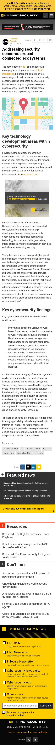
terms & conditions (15, 715)
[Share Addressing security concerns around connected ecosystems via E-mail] (50, 40)
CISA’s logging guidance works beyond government (25, 491)
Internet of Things (25, 453)
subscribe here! (41, 8)
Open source (15, 694)
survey (40, 453)
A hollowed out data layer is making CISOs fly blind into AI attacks (26, 595)
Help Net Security (13, 40)
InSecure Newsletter (20, 661)
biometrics (9, 453)
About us (33, 732)
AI (22, 448)
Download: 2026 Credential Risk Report (23, 508)
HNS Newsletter (17, 652)
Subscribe (45, 705)
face (36, 262)
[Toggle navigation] (51, 15)
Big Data (47, 448)
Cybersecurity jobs (19, 682)
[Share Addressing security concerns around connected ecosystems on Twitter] (39, 40)
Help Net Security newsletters (22, 3)
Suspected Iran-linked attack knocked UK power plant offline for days (26, 575)
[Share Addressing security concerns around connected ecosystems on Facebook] (34, 40)
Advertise (43, 732)
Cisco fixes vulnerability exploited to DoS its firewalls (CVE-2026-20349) (25, 615)
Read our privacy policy (18, 732)
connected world (30, 174)
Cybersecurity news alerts (23, 670)
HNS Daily (13, 643)
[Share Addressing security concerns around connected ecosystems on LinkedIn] (45, 40)
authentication (33, 448)
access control (11, 448)
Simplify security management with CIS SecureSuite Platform (25, 546)
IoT (25, 66)
